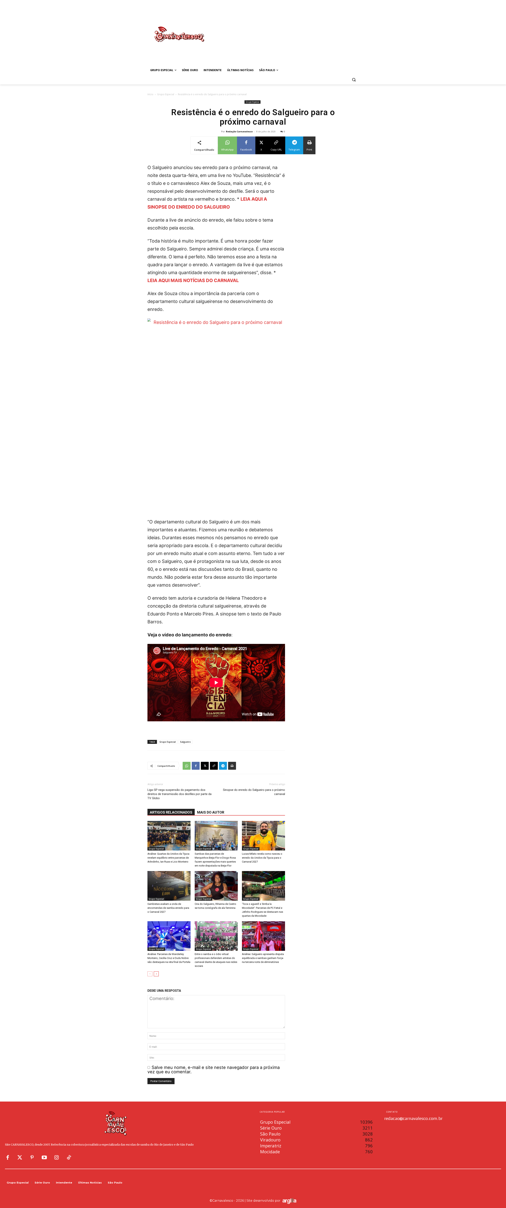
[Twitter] (19, 1157)
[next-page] (156, 973)
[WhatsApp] (187, 766)
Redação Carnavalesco (239, 131)
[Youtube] (44, 1157)
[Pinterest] (32, 1157)
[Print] (232, 766)
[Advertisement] (284, 30)
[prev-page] (149, 973)
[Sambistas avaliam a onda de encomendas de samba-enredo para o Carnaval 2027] (169, 886)
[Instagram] (56, 1157)
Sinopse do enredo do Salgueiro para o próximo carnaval (254, 792)
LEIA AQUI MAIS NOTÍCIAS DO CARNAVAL (193, 280)
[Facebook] (196, 766)
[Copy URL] (214, 766)
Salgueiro (185, 741)
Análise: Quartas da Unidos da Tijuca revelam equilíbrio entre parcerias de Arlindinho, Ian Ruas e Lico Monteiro (168, 857)
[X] (205, 766)
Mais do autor (210, 812)
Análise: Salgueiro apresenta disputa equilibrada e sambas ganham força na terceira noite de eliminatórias (263, 958)
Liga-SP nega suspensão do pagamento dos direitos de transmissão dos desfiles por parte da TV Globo (179, 794)
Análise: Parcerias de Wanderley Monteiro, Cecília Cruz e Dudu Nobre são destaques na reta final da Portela (168, 958)
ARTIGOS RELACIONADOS (171, 812)
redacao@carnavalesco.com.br (413, 1118)
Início (150, 94)
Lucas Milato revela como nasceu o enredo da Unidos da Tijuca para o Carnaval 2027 (262, 857)
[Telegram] (223, 766)
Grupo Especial (165, 94)
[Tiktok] (68, 1157)
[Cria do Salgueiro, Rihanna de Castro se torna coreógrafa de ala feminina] (216, 886)
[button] (354, 79)
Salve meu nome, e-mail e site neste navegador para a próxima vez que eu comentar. (213, 1069)
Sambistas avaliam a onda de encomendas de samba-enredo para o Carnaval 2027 (168, 907)
